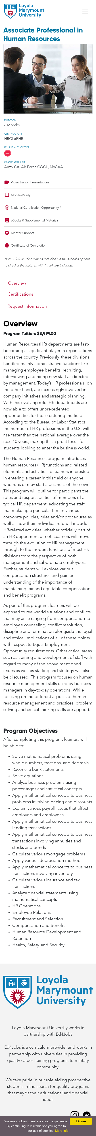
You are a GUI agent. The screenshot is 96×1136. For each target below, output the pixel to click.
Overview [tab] (17, 283)
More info (62, 1130)
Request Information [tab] (27, 306)
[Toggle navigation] (85, 11)
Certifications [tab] (20, 294)
